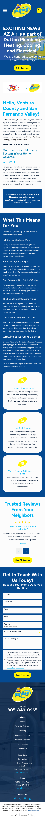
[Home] (21, 10)
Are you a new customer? (13, 631)
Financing (22, 731)
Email (6, 617)
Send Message (22, 675)
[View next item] (26, 551)
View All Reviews (22, 560)
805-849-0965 (22, 709)
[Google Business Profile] (30, 799)
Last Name (8, 602)
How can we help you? (12, 639)
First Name (8, 594)
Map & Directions (22, 772)
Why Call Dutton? (22, 726)
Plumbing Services (22, 735)
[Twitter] (20, 799)
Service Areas (22, 744)
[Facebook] (15, 799)
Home (22, 722)
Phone (6, 609)
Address (7, 624)
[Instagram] (25, 799)
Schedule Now (22, 68)
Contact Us (22, 749)
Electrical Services (22, 740)
